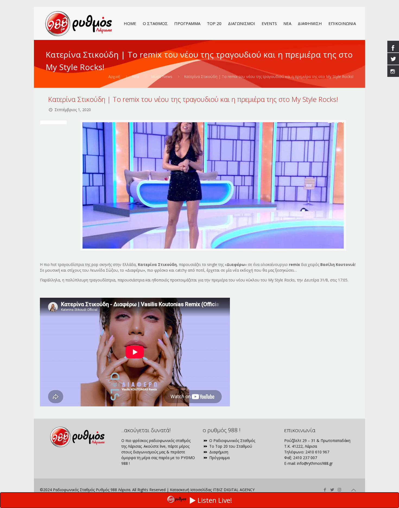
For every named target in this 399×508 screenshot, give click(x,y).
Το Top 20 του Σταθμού (230, 446)
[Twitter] (332, 489)
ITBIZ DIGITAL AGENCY (234, 489)
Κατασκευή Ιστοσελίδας (191, 489)
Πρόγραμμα (219, 457)
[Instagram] (339, 489)
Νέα (135, 76)
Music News (161, 76)
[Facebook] (325, 489)
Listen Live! (215, 500)
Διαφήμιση (218, 451)
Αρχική (114, 76)
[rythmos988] (78, 23)
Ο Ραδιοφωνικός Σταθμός (231, 440)
